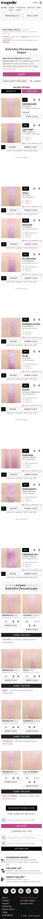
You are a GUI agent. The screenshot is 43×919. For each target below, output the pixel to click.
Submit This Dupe (21, 635)
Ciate (31, 670)
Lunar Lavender (9, 69)
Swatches (31, 7)
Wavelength (29, 489)
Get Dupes (21, 826)
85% (25, 254)
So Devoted (29, 258)
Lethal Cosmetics (31, 392)
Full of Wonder (30, 772)
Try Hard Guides (27, 901)
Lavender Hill (30, 554)
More (39, 7)
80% (25, 351)
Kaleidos (26, 106)
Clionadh (6, 36)
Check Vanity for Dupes (15, 81)
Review (21, 74)
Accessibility (7, 915)
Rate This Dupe (30, 151)
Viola (25, 193)
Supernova (28, 721)
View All (26, 30)
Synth (25, 390)
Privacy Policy (8, 909)
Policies (5, 904)
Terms (4, 912)
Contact (6, 901)
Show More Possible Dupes (21, 808)
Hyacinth (27, 615)
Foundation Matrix (20, 9)
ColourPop (6, 40)
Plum (25, 356)
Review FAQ (7, 906)
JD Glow (26, 195)
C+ (6, 621)
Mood (25, 670)
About (5, 898)
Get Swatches (21, 849)
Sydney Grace (29, 457)
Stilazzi (37, 721)
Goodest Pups (26, 904)
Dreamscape (29, 104)
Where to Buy (32, 117)
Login (35, 3)
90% (25, 125)
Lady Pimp (27, 129)
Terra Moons (28, 491)
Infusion (27, 225)
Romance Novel (31, 324)
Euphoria (27, 455)
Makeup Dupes (11, 9)
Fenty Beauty (29, 132)
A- (27, 621)
